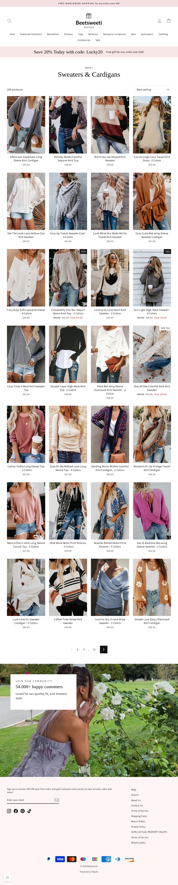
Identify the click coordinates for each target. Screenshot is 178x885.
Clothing (163, 34)
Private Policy (138, 826)
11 (94, 649)
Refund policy (138, 842)
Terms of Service (139, 810)
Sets (133, 34)
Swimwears (147, 34)
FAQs (133, 789)
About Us (136, 800)
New (12, 34)
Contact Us (137, 805)
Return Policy (138, 821)
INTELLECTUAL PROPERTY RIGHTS (149, 831)
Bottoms (93, 34)
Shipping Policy (139, 816)
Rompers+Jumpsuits (114, 34)
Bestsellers (53, 34)
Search (134, 794)
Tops (80, 34)
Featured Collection (31, 34)
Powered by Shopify (89, 871)
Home (88, 67)
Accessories (84, 40)
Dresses (68, 34)
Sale (98, 40)
